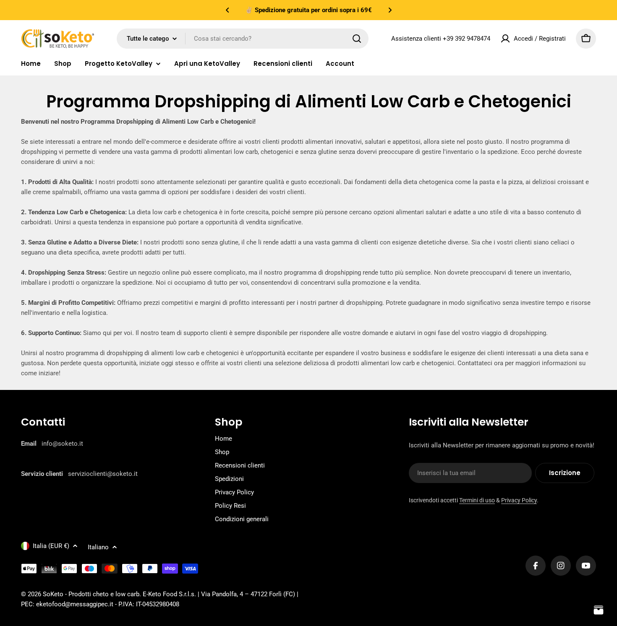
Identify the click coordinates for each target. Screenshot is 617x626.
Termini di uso (477, 500)
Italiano (98, 547)
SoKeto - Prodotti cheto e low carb (91, 594)
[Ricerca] (357, 39)
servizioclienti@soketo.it (103, 474)
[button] (227, 10)
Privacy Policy (519, 500)
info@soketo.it (62, 443)
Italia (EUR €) (51, 546)
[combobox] (243, 39)
